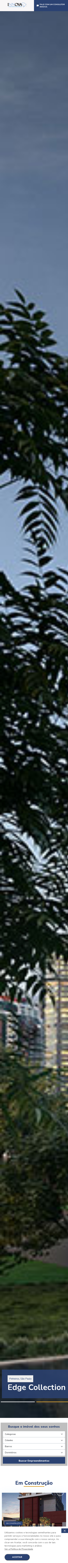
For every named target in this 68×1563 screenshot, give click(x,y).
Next (66, 714)
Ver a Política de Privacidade (18, 1549)
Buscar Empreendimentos (34, 1460)
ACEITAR (17, 1557)
